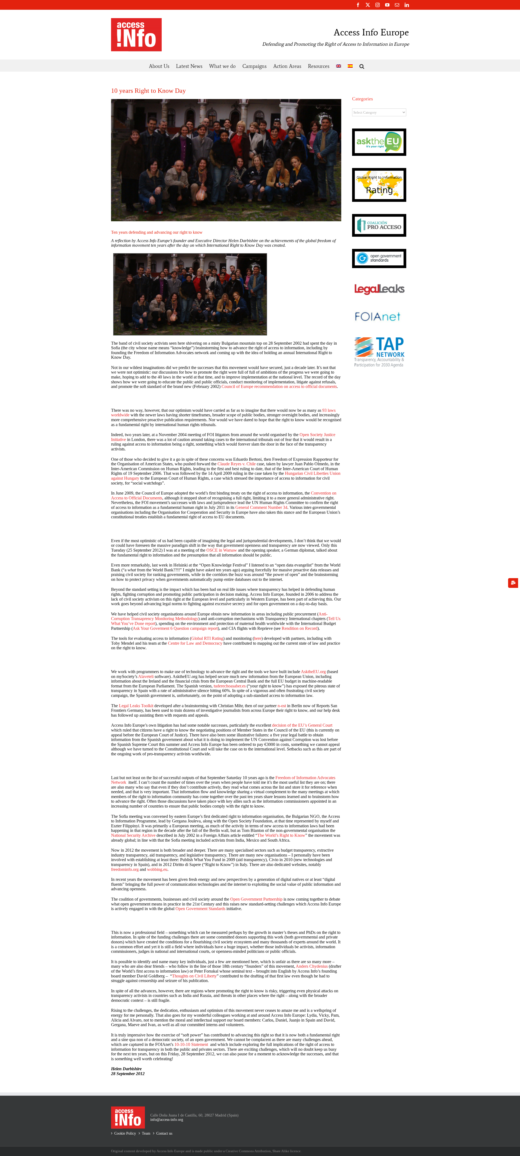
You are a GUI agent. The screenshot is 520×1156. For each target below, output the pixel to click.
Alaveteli (146, 676)
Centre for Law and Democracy (195, 643)
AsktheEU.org (313, 671)
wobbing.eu (157, 869)
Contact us (164, 1133)
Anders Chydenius (312, 966)
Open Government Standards (200, 908)
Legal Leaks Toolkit (136, 705)
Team (146, 1133)
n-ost (281, 705)
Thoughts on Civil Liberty (194, 976)
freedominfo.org (125, 869)
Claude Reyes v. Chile (236, 464)
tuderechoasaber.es (230, 686)
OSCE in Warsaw (222, 550)
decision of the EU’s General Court (302, 725)
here (257, 638)
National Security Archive (134, 835)
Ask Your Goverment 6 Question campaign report (175, 628)
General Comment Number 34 (261, 507)
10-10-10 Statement (191, 1044)
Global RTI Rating (207, 638)
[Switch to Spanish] (350, 65)
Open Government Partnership (256, 899)
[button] (361, 65)
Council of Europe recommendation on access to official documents (279, 386)
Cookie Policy (125, 1133)
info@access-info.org (166, 1120)
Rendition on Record (299, 628)
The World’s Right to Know (281, 835)
